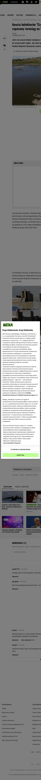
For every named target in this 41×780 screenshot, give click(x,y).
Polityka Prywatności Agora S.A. (28, 395)
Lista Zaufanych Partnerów (11, 443)
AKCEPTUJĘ (20, 455)
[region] (20, 390)
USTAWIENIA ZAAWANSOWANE (20, 449)
